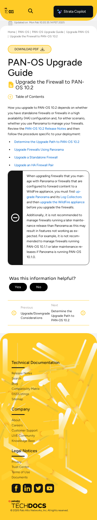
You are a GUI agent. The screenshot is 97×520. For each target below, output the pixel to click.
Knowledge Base (23, 441)
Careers (17, 425)
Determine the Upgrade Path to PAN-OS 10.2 (46, 142)
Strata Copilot (75, 11)
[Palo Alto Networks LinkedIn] (28, 491)
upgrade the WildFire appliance (62, 202)
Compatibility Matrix (25, 389)
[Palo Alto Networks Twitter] (39, 491)
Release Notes (22, 373)
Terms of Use (21, 472)
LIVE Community (23, 435)
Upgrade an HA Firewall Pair (34, 165)
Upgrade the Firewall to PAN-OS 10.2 (34, 36)
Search (16, 378)
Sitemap (17, 399)
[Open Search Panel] (30, 12)
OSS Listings (20, 394)
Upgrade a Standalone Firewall (36, 157)
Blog (15, 383)
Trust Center (20, 467)
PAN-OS (23, 32)
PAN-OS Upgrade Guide (47, 32)
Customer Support (25, 430)
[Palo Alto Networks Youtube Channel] (49, 491)
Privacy (16, 462)
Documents (20, 477)
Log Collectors (71, 197)
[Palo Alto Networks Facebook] (16, 491)
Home (11, 32)
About (16, 420)
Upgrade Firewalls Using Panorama (39, 149)
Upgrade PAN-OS (77, 32)
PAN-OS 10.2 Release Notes (45, 128)
